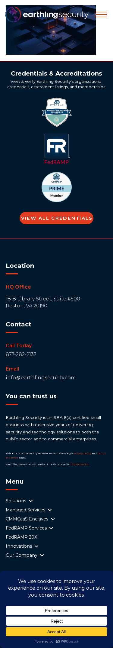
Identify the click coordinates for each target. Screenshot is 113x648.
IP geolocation (80, 464)
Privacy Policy (82, 453)
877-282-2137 (21, 354)
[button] (101, 14)
